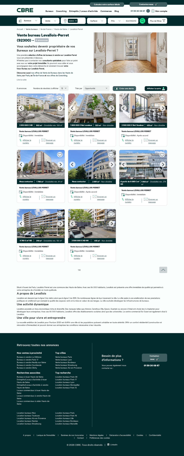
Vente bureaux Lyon (63, 359)
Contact (80, 437)
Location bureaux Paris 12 (66, 387)
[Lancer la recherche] (142, 20)
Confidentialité (155, 435)
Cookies (140, 435)
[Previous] (21, 108)
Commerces (106, 10)
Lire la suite (21, 79)
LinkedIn (113, 444)
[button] (30, 20)
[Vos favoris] (148, 11)
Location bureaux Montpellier (67, 384)
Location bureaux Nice (26, 412)
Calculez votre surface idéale (107, 4)
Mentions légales (97, 435)
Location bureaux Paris (64, 412)
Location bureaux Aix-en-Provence (31, 418)
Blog (116, 10)
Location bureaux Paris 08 (66, 376)
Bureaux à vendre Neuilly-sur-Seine (31, 362)
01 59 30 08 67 (138, 10)
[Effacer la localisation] (75, 20)
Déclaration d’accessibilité (120, 435)
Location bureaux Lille (64, 418)
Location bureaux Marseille (66, 423)
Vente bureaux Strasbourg (66, 365)
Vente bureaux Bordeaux (65, 362)
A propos (27, 435)
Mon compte (161, 10)
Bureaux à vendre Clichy (27, 367)
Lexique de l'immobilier (46, 435)
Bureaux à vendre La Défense (29, 357)
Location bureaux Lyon (64, 382)
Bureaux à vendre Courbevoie (29, 365)
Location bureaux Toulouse (28, 415)
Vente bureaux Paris (63, 357)
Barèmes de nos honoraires (72, 435)
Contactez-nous (146, 4)
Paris (27, 75)
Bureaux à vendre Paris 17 (27, 359)
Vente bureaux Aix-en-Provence (68, 367)
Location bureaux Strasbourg (29, 423)
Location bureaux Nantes (27, 421)
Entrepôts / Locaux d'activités (83, 10)
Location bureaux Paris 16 (66, 415)
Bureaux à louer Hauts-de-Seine (30, 376)
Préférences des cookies (100, 437)
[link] (28, 141)
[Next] (60, 108)
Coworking (61, 10)
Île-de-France (38, 75)
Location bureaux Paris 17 (66, 379)
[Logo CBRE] (29, 10)
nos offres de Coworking (57, 75)
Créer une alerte (126, 88)
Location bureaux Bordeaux (66, 421)
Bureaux (49, 10)
